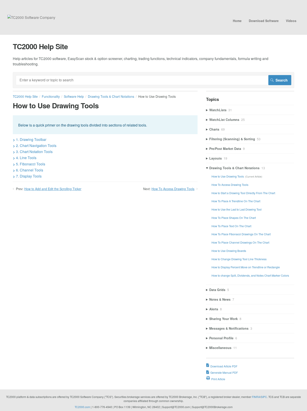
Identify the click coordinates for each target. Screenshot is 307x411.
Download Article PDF (223, 366)
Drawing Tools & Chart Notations (111, 96)
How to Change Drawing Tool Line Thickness (239, 259)
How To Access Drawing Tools (172, 189)
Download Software (264, 20)
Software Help (74, 96)
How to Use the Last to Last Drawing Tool (236, 209)
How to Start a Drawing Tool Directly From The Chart (243, 193)
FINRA (256, 397)
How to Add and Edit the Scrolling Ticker (52, 189)
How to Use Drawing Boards (228, 251)
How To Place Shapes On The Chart (233, 218)
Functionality (51, 96)
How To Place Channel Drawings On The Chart (240, 242)
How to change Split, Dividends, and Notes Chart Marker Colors (250, 275)
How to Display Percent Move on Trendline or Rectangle (245, 267)
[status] (105, 124)
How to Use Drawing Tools (227, 176)
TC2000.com (82, 407)
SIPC (264, 397)
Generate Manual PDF (224, 372)
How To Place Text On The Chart (231, 226)
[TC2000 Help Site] (31, 17)
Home (237, 20)
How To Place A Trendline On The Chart (235, 201)
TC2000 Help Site (25, 96)
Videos (291, 20)
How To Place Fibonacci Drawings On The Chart (241, 234)
